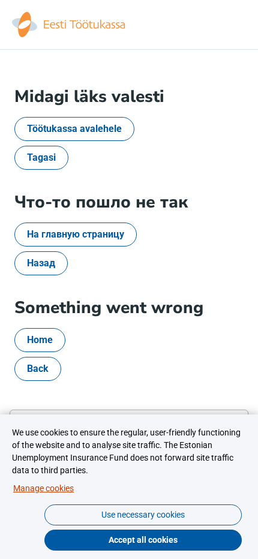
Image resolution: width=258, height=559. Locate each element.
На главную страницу (75, 234)
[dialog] (129, 486)
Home (40, 339)
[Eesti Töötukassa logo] (69, 24)
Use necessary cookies (143, 514)
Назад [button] (41, 263)
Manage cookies (43, 488)
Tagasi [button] (41, 157)
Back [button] (38, 368)
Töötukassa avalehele (74, 128)
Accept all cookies (143, 540)
